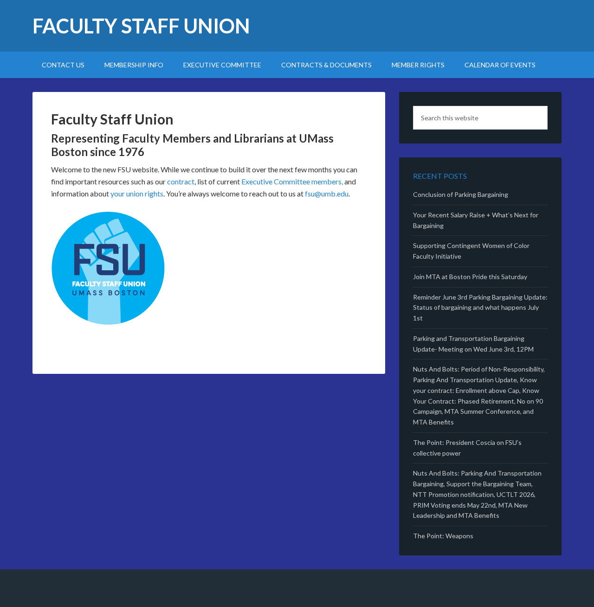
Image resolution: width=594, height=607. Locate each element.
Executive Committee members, (292, 181)
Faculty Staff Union (141, 26)
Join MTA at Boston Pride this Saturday (470, 277)
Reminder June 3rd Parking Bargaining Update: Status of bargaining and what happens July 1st (480, 307)
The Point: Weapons (443, 536)
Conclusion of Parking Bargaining (460, 194)
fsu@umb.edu (327, 193)
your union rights (136, 193)
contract (180, 181)
